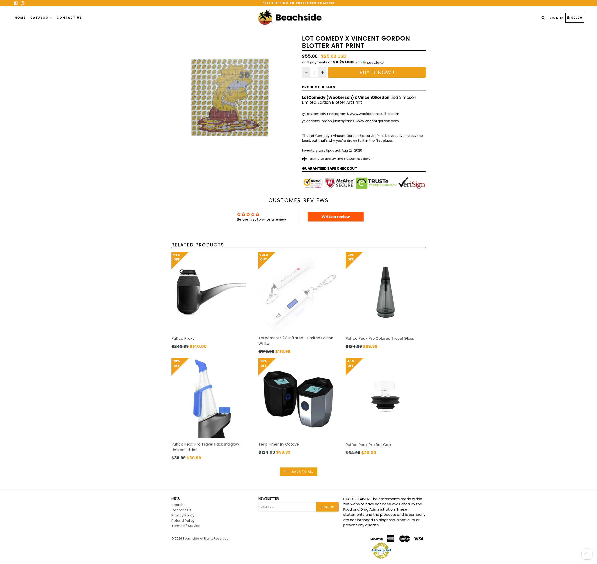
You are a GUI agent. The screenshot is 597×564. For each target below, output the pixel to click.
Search (177, 504)
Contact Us (69, 18)
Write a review (336, 216)
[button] (364, 62)
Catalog (40, 18)
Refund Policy (182, 520)
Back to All (302, 471)
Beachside (191, 538)
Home (20, 18)
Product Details (318, 87)
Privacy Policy (182, 515)
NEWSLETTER (268, 498)
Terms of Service (186, 525)
